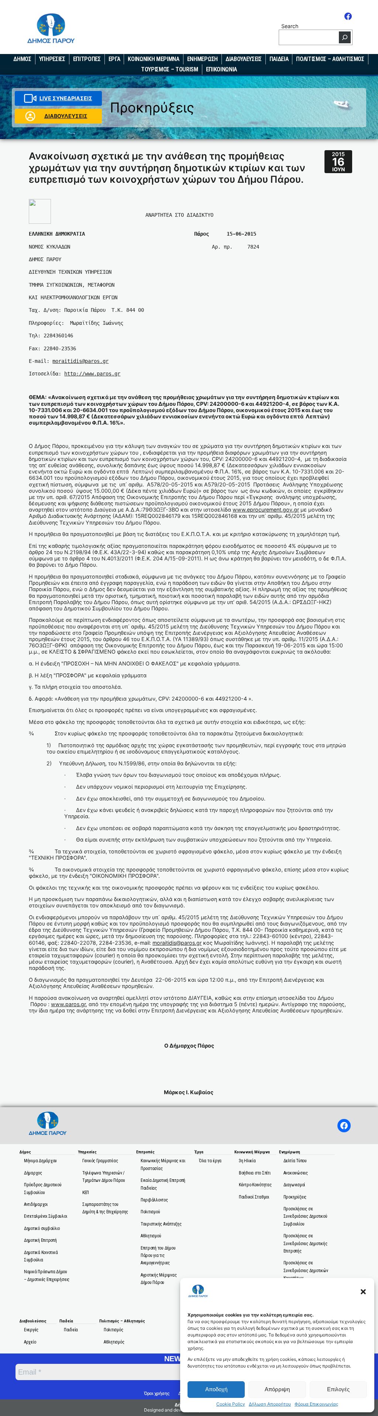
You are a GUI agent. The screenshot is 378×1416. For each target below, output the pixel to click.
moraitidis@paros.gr (80, 361)
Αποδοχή (216, 1389)
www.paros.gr (68, 1004)
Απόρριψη (277, 1389)
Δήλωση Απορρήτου (270, 1404)
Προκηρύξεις (152, 107)
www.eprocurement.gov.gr (266, 509)
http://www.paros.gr (92, 374)
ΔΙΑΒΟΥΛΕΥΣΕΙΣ (65, 116)
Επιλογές (338, 1389)
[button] (363, 1291)
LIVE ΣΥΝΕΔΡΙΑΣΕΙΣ (65, 98)
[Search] (345, 37)
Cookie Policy (230, 1404)
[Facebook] (348, 16)
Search (289, 26)
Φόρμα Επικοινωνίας (316, 1404)
